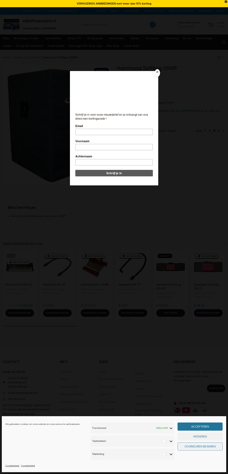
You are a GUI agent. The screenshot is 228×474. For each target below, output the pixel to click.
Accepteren (200, 426)
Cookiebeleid (12, 465)
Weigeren (200, 436)
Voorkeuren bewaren (200, 446)
